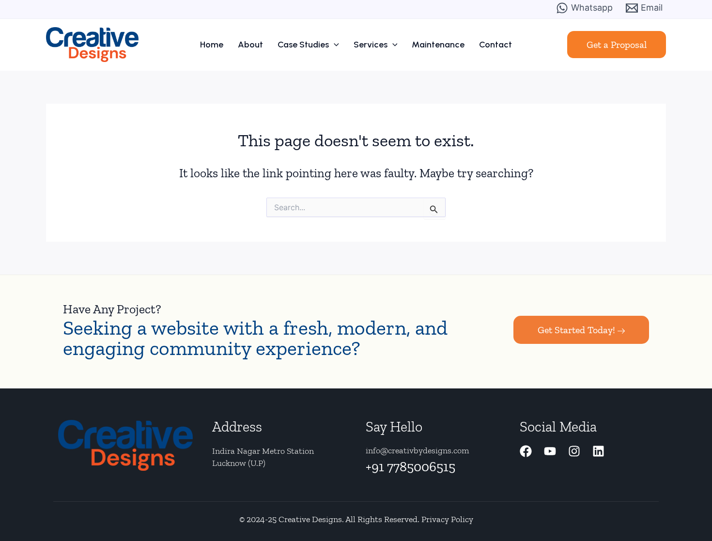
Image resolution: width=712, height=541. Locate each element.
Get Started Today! (576, 330)
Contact (495, 44)
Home (211, 44)
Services (370, 44)
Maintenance (438, 44)
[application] (334, 44)
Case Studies (303, 44)
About (250, 44)
